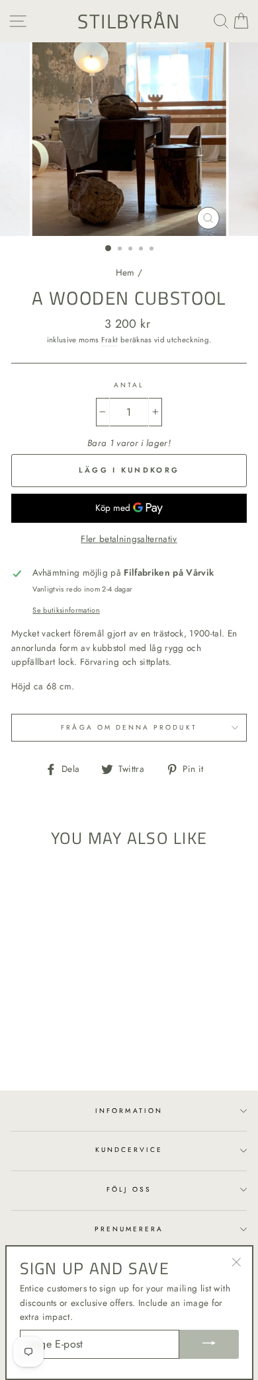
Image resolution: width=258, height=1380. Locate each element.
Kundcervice (129, 1150)
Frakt (109, 339)
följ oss (129, 1189)
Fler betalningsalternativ (129, 538)
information (129, 1111)
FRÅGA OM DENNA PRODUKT (128, 727)
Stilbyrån (129, 21)
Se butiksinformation (66, 610)
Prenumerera (129, 1229)
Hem (125, 272)
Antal (129, 385)
